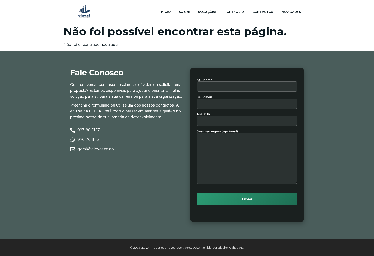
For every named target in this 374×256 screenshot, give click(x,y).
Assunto (203, 114)
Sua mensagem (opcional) (217, 131)
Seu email (204, 97)
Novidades (291, 12)
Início (165, 12)
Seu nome (204, 80)
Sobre (184, 12)
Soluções (207, 12)
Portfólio (234, 12)
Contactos (262, 12)
